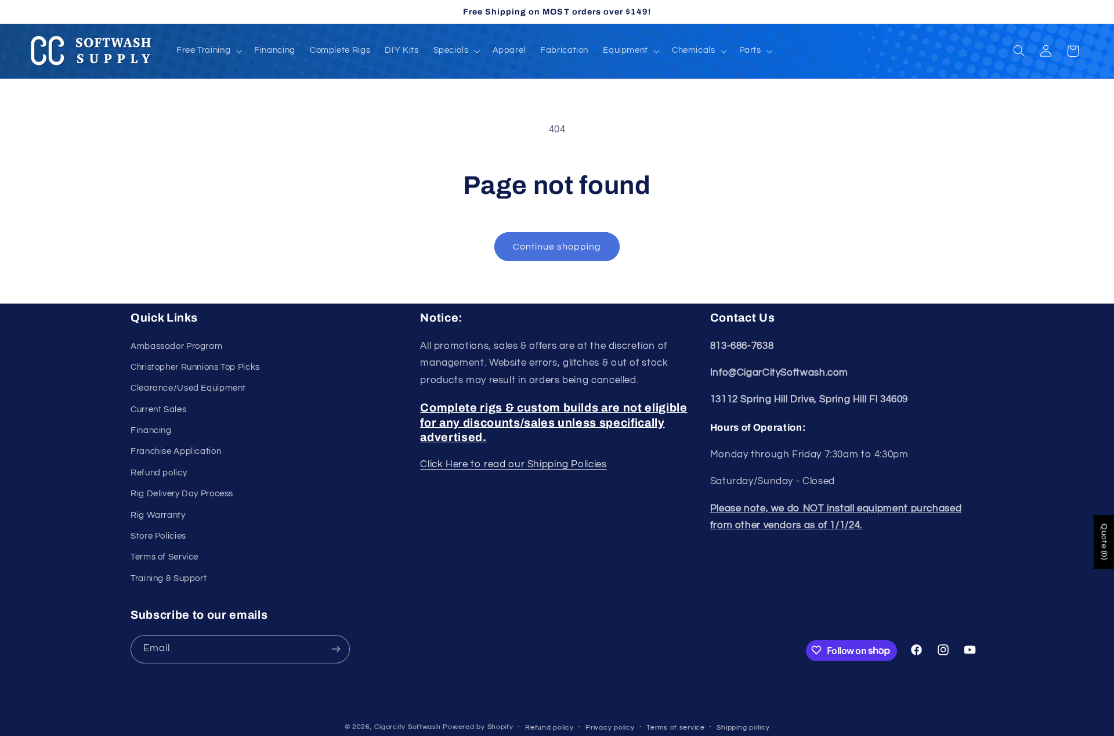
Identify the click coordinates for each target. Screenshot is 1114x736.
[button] (208, 51)
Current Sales (158, 409)
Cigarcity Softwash (407, 727)
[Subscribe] (336, 648)
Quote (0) (1104, 542)
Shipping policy (743, 727)
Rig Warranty (158, 515)
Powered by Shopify (478, 727)
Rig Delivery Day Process (182, 493)
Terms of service (675, 727)
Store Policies (158, 536)
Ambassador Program (176, 346)
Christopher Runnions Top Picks (195, 367)
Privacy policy (609, 727)
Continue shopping (557, 246)
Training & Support (169, 578)
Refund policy (159, 472)
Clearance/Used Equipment (188, 388)
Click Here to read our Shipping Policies (513, 464)
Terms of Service (164, 557)
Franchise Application (176, 452)
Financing (151, 430)
